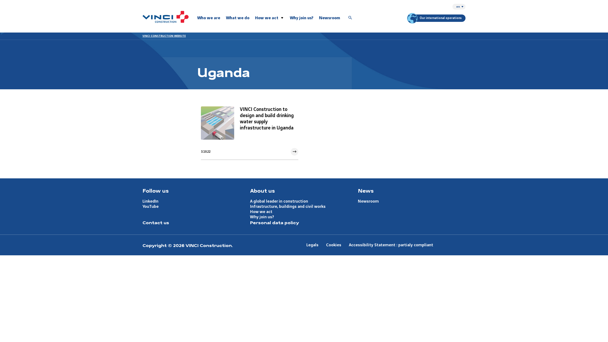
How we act (266, 18)
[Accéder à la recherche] (350, 18)
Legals (312, 245)
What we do (237, 18)
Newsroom (329, 18)
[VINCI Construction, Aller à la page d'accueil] (165, 17)
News (366, 190)
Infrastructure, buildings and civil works (288, 206)
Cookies (333, 245)
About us (262, 190)
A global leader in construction (279, 201)
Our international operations (441, 18)
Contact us (155, 222)
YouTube (150, 206)
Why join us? (301, 18)
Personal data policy (274, 222)
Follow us (155, 190)
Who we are (208, 18)
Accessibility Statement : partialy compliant (391, 245)
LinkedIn (150, 201)
